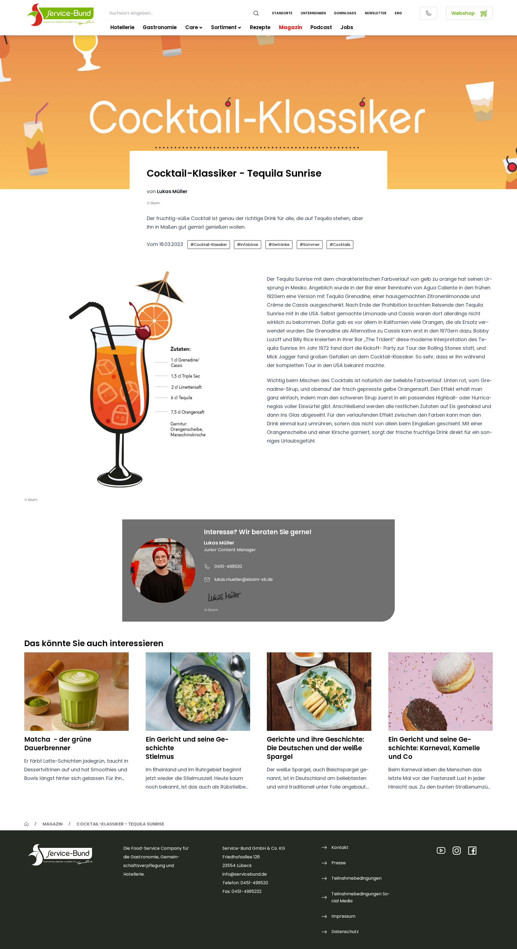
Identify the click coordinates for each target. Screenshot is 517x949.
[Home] (26, 824)
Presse (338, 863)
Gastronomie (160, 27)
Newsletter (375, 13)
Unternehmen (313, 13)
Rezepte (260, 27)
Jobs (346, 27)
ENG (398, 13)
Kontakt (339, 847)
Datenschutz (345, 932)
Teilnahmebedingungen (356, 878)
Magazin (290, 27)
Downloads (345, 13)
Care (191, 27)
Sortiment (224, 27)
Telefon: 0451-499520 (245, 883)
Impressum (343, 916)
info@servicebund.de (244, 874)
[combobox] (184, 13)
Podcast (321, 27)
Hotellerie (122, 27)
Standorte (282, 13)
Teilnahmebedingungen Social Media (360, 897)
